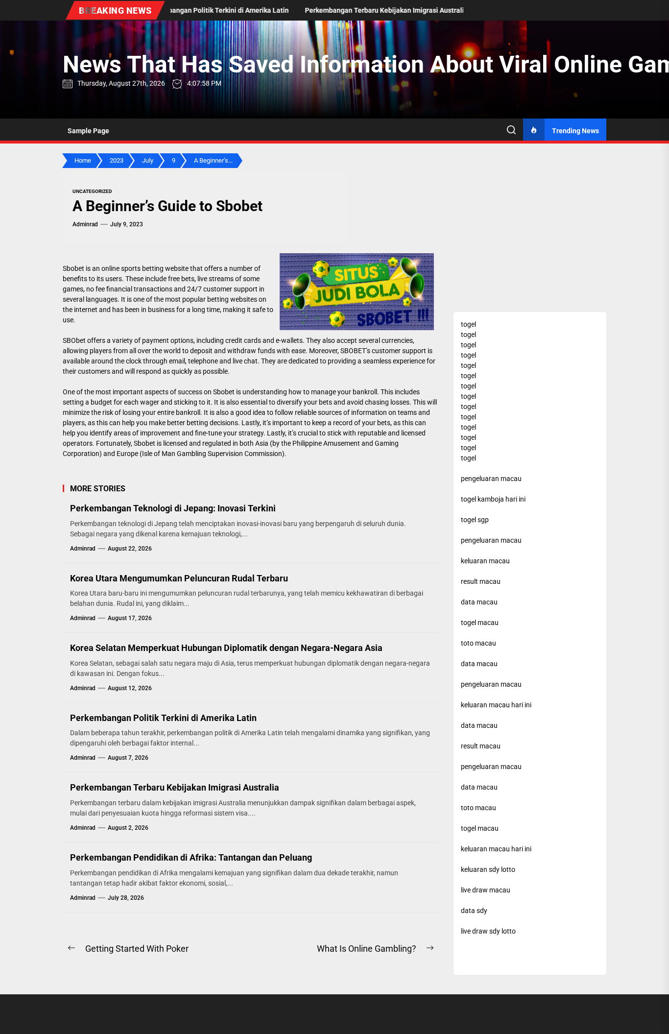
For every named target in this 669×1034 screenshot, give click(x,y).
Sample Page (88, 131)
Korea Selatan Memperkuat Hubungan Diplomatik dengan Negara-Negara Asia (226, 648)
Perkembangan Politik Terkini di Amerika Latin (163, 718)
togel (468, 324)
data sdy (474, 910)
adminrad (85, 224)
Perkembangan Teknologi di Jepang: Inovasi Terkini (173, 508)
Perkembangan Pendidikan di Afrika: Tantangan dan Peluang (191, 857)
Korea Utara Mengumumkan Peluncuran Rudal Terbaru (179, 578)
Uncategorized (92, 191)
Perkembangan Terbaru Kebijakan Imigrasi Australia (174, 787)
